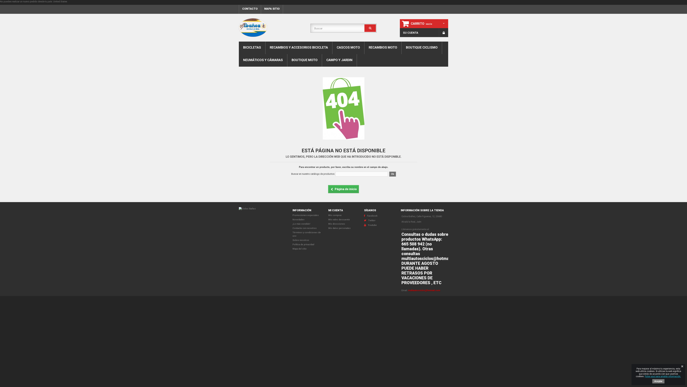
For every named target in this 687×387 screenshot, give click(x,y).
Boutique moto (305, 60)
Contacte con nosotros (305, 228)
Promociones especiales (306, 215)
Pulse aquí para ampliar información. (663, 376)
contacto (250, 8)
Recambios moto (383, 47)
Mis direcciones (336, 224)
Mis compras (335, 215)
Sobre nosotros (301, 240)
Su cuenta (410, 32)
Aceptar (658, 381)
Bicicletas (252, 47)
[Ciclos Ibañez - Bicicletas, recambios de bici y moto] (272, 27)
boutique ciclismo (422, 47)
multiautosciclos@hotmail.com (424, 290)
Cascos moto (348, 47)
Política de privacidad (303, 244)
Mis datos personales (339, 228)
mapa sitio (272, 8)
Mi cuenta (335, 210)
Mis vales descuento (339, 219)
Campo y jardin (339, 60)
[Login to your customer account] (443, 32)
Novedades (298, 219)
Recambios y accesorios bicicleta (299, 47)
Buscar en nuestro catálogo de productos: (313, 174)
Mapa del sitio (300, 249)
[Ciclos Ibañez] (263, 209)
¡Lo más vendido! (301, 224)
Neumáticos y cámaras (263, 60)
